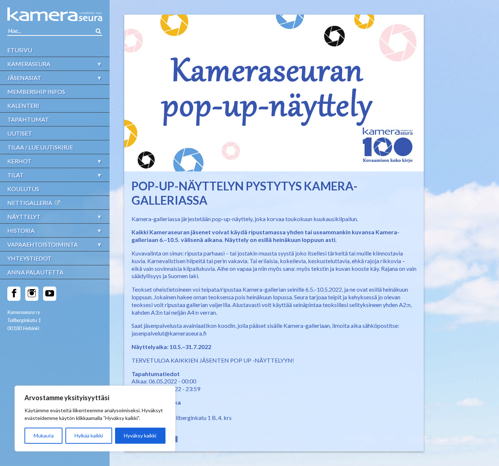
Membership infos (36, 91)
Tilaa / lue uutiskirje (40, 147)
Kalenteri (23, 105)
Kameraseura (28, 63)
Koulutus (23, 188)
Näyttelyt (24, 216)
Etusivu (19, 49)
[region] (95, 418)
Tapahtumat (28, 119)
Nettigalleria (29, 202)
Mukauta (44, 435)
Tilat (15, 174)
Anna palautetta (35, 272)
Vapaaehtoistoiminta (42, 244)
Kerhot (19, 161)
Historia (21, 230)
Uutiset (19, 133)
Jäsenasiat (24, 77)
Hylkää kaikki (89, 435)
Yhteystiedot (29, 258)
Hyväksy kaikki (140, 435)
